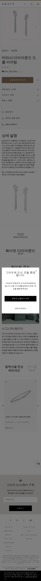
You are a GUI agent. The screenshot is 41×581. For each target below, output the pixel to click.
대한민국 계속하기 (20, 308)
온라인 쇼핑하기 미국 (20, 299)
